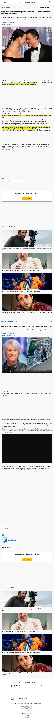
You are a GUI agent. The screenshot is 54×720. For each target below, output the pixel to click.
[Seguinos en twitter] (11, 686)
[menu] (4, 2)
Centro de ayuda (27, 710)
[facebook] (6, 22)
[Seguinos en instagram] (17, 686)
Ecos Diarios (12, 540)
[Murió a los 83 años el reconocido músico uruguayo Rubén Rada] (27, 281)
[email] (11, 22)
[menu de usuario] (49, 2)
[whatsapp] (4, 22)
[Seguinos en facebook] (19, 686)
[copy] (13, 22)
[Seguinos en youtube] (14, 686)
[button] (27, 371)
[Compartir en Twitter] (8, 22)
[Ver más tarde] (1, 22)
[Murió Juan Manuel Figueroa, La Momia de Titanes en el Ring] (27, 261)
